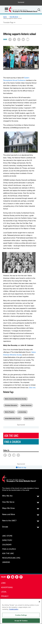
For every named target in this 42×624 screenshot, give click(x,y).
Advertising (7, 587)
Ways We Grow (8, 508)
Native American (26, 405)
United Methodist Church (12, 418)
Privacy (5, 596)
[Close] (39, 601)
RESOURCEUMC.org (11, 558)
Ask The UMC (11, 435)
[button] (39, 10)
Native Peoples (9, 412)
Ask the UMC (8, 553)
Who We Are (7, 495)
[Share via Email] (27, 39)
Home (5, 17)
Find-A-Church (9, 549)
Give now (32, 387)
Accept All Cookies (21, 621)
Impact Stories (29, 418)
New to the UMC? (9, 520)
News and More (8, 514)
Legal (4, 591)
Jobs (3, 583)
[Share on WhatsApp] (18, 39)
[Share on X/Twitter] (14, 39)
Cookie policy (13, 609)
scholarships (22, 412)
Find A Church (12, 442)
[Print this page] (23, 39)
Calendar (6, 544)
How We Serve (14, 17)
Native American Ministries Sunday (15, 399)
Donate (5, 526)
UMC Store (7, 536)
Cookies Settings (21, 615)
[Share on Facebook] (10, 39)
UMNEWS (6, 562)
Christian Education (11, 405)
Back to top (22, 467)
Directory (7, 540)
